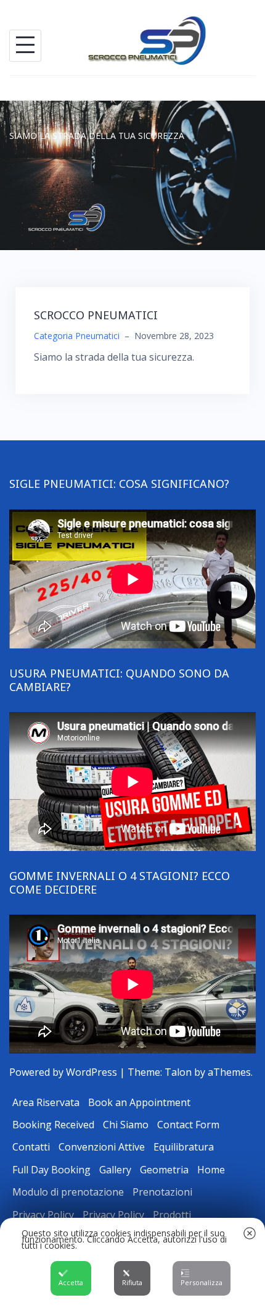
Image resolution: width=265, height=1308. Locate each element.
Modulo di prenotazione (68, 1192)
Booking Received (53, 1124)
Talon (178, 1072)
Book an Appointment (139, 1102)
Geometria (164, 1169)
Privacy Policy (43, 1215)
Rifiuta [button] (132, 1282)
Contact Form (188, 1124)
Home (211, 1169)
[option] (132, 175)
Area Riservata (46, 1102)
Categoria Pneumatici (77, 336)
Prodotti (172, 1215)
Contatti (31, 1147)
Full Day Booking (51, 1169)
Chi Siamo (126, 1124)
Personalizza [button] (201, 1282)
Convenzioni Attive (102, 1147)
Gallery (115, 1169)
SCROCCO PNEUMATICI (96, 315)
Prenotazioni (162, 1192)
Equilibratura (183, 1147)
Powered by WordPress (63, 1072)
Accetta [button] (71, 1282)
